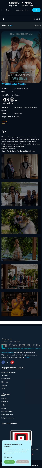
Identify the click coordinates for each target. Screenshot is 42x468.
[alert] (16, 453)
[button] (7, 10)
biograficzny (5, 382)
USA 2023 (17, 117)
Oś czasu (4, 398)
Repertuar (4, 402)
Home (5, 25)
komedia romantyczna (21, 88)
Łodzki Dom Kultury (7, 411)
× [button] (29, 442)
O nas (3, 405)
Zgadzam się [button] (9, 462)
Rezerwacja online (7, 415)
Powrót (37, 25)
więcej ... (27, 357)
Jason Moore (18, 113)
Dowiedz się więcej (9, 453)
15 (14, 92)
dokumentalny (5, 379)
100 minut (17, 95)
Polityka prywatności (7, 418)
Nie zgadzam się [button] (22, 462)
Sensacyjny (4, 375)
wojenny (4, 385)
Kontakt (3, 408)
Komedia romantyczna (8, 372)
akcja (3, 388)
